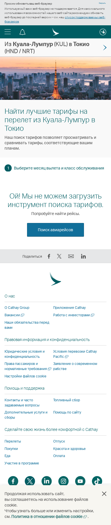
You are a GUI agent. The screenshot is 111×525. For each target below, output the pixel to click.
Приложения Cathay (69, 307)
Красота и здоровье (69, 449)
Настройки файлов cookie (25, 376)
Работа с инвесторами (74, 315)
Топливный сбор (66, 400)
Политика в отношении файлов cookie (49, 516)
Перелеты (13, 441)
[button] (7, 31)
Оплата (59, 456)
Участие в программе (22, 463)
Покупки (11, 449)
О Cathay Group (17, 307)
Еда (7, 456)
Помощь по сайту (67, 412)
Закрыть (102, 3)
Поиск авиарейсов (55, 229)
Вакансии (15, 315)
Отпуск (59, 441)
